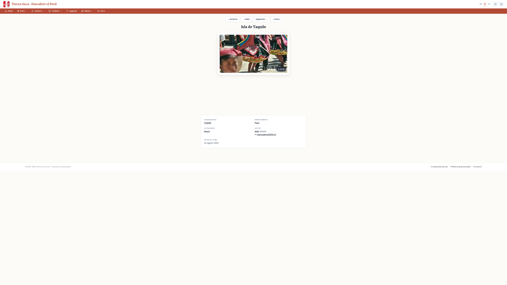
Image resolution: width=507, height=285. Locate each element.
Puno (257, 123)
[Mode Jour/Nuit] (501, 4)
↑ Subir (246, 19)
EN (481, 4)
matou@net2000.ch (266, 134)
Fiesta (207, 131)
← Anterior (232, 19)
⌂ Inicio (276, 19)
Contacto (477, 166)
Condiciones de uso (439, 166)
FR (489, 4)
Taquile (207, 123)
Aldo (257, 131)
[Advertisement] (253, 96)
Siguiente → (261, 19)
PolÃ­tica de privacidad (460, 166)
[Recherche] (495, 4)
